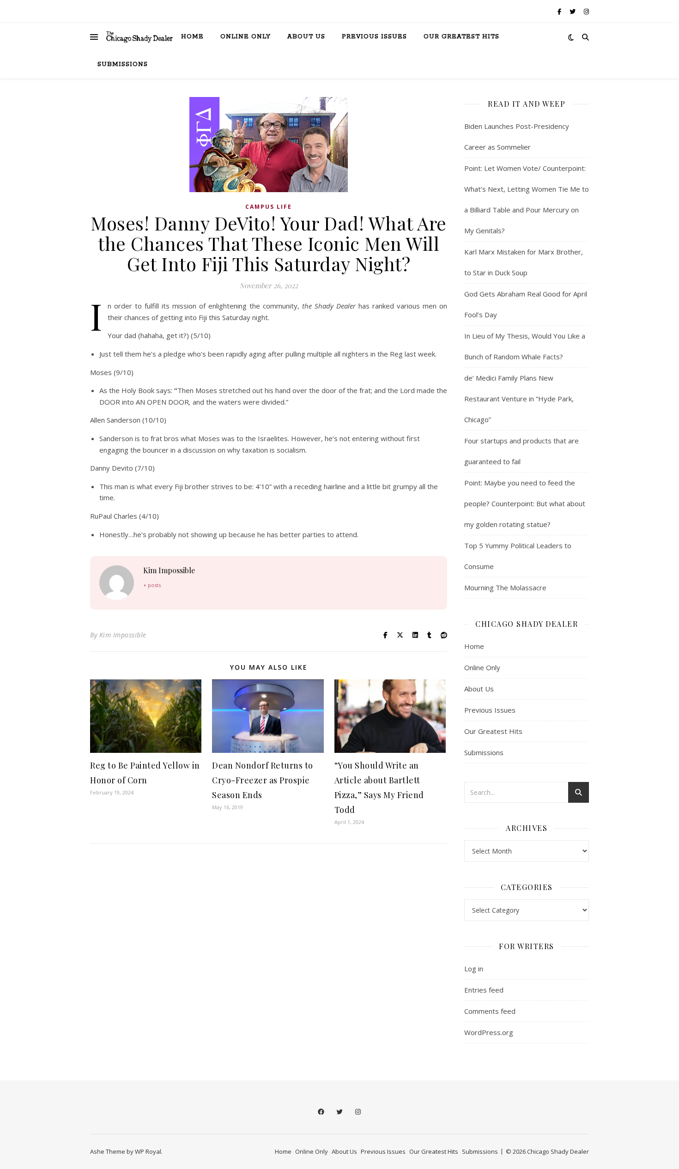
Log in (473, 968)
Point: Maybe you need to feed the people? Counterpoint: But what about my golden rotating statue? (524, 503)
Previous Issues (374, 37)
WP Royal (148, 1151)
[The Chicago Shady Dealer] (139, 37)
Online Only (245, 37)
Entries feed (483, 989)
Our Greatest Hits (461, 37)
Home (192, 37)
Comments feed (489, 1011)
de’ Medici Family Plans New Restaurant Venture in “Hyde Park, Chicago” (519, 398)
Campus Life (268, 207)
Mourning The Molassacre (505, 587)
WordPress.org (488, 1032)
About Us (306, 37)
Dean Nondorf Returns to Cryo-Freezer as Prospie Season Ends (262, 780)
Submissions (122, 64)
